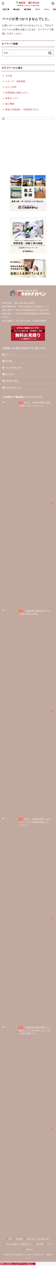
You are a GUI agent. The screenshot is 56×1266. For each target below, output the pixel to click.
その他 (8, 75)
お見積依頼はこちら (13, 387)
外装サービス (12, 98)
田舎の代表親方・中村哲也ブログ (22, 109)
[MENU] (3, 3)
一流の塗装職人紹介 (13, 368)
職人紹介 (16, 9)
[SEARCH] (53, 3)
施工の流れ (9, 374)
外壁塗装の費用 (11, 381)
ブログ (37, 9)
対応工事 (6, 9)
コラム (46, 9)
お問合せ (28, 1250)
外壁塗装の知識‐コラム (16, 92)
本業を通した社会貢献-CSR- (37, 1239)
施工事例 (27, 9)
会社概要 (8, 361)
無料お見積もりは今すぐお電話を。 (17, 1264)
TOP (10, 1239)
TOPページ (10, 354)
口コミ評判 (10, 87)
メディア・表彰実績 (15, 81)
